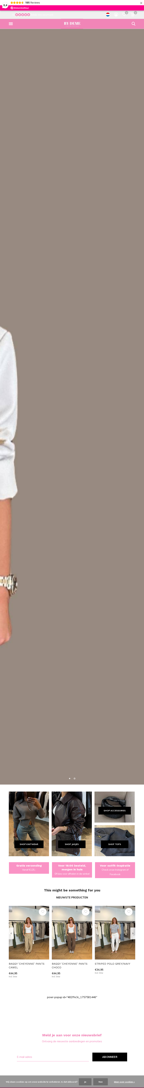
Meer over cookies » (124, 1081)
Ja (85, 1081)
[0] (132, 14)
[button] (11, 24)
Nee (101, 1081)
